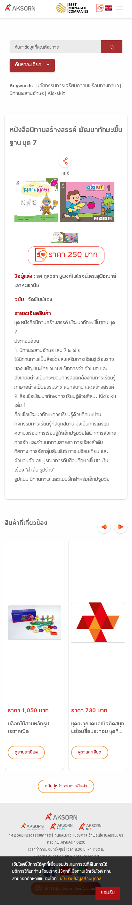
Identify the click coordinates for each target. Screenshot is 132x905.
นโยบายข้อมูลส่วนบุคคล (81, 879)
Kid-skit (56, 94)
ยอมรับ (108, 893)
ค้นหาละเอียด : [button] (29, 65)
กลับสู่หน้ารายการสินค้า (66, 787)
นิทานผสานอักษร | (28, 94)
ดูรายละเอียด (26, 753)
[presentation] (104, 526)
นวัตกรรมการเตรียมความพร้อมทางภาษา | (79, 86)
